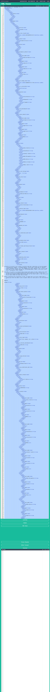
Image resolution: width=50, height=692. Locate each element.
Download (25, 548)
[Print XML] (43, 6)
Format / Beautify (25, 542)
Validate (25, 522)
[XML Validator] (42, 6)
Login (48, 1)
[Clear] (45, 6)
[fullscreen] (48, 6)
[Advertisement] (25, 534)
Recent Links (42, 1)
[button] (3, 8)
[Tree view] (42, 549)
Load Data (25, 519)
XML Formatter (31, 1)
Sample (37, 5)
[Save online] (40, 6)
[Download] (45, 549)
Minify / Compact (25, 545)
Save (37, 1)
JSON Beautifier (23, 1)
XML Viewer (25, 525)
